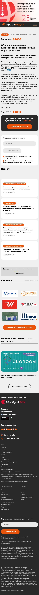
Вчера (22, 492)
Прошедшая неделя (26, 497)
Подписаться (12, 151)
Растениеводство (6, 504)
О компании (4, 464)
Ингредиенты (5, 509)
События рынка (31, 340)
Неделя (23, 495)
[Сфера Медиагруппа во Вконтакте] (4, 430)
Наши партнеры (31, 281)
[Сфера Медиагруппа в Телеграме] (9, 430)
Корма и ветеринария (7, 502)
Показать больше (19, 387)
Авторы (3, 457)
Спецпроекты (5, 459)
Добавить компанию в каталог (19, 327)
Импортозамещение (7, 469)
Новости (3, 447)
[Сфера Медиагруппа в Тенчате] (11, 430)
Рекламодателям (6, 467)
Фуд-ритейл (4, 507)
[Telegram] (16, 39)
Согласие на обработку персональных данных (14, 481)
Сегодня (23, 490)
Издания (3, 454)
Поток (3, 450)
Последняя (19, 273)
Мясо (2, 490)
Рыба (2, 492)
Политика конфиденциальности (10, 472)
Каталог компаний (6, 452)
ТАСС (9, 70)
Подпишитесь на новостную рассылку (16, 519)
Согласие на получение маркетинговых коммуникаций (17, 474)
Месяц (22, 499)
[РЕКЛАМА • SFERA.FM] (19, 21)
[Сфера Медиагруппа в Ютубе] (7, 430)
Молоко (3, 497)
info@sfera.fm (9, 435)
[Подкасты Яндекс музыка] (16, 430)
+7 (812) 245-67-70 (11, 439)
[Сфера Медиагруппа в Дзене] (2, 430)
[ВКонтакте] (13, 39)
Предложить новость (19, 126)
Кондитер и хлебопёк (7, 499)
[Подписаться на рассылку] (20, 39)
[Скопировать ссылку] (18, 39)
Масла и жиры (5, 495)
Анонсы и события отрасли (9, 462)
